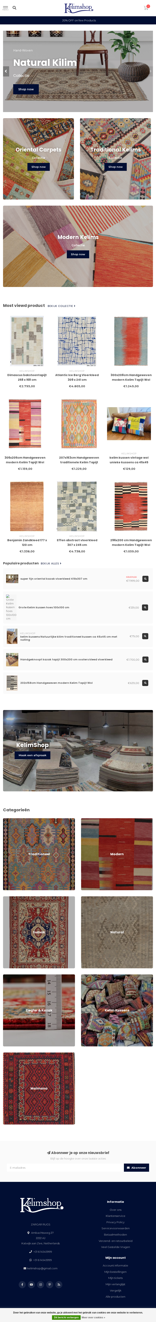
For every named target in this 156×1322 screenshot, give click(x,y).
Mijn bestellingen (115, 1271)
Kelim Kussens (90, 976)
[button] (6, 71)
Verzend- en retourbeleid (115, 1240)
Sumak (7, 898)
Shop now (26, 89)
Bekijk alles (50, 563)
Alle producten (115, 1296)
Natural (86, 898)
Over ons (115, 1209)
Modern (86, 820)
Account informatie (115, 1265)
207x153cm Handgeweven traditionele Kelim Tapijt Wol (79, 462)
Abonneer (138, 1167)
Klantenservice (115, 1215)
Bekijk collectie (61, 306)
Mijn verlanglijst (115, 1284)
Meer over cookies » (93, 1317)
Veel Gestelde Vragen (115, 1247)
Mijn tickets (115, 1277)
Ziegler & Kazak (13, 976)
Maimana (9, 1054)
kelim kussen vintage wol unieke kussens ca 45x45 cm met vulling (128, 462)
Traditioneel (11, 820)
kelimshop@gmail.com (42, 1268)
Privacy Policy (115, 1222)
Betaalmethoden (115, 1234)
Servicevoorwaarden (116, 1228)
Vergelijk (115, 1290)
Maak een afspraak (32, 755)
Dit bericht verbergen (66, 1317)
